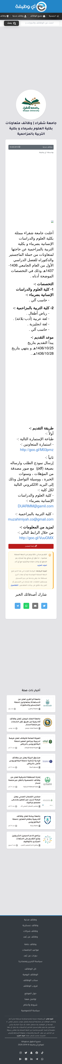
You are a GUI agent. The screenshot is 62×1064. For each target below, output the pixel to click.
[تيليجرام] (36, 1060)
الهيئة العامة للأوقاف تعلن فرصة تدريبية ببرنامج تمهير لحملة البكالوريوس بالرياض (24, 741)
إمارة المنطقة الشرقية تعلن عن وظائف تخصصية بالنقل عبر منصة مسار (24, 780)
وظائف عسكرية (30, 926)
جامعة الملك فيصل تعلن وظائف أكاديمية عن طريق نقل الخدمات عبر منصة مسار (25, 722)
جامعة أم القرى (33, 709)
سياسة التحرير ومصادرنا (30, 962)
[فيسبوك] (36, 1053)
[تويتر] (25, 1053)
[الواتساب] (41, 1060)
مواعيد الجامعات (30, 950)
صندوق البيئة (33, 767)
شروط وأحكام (30, 1005)
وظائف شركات (30, 931)
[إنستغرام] (20, 1053)
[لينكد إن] (31, 1060)
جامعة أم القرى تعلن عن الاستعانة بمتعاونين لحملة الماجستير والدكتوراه (27, 702)
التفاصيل (14, 585)
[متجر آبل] (25, 1060)
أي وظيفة (34, 1045)
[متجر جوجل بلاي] (20, 1060)
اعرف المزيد (42, 565)
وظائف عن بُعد (30, 937)
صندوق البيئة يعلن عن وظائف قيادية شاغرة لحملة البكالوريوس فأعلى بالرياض (24, 761)
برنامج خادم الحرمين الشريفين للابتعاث (29, 845)
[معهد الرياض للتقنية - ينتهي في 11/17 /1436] (31, 221)
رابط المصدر (30, 546)
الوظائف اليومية (30, 975)
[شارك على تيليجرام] (17, 606)
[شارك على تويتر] (44, 606)
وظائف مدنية (47, 147)
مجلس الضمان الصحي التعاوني (29, 806)
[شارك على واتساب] (26, 606)
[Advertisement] (31, 57)
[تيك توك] (41, 1053)
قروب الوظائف (30, 986)
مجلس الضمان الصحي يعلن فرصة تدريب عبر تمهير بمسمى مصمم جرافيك (25, 800)
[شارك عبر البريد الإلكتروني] (35, 606)
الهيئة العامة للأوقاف (31, 748)
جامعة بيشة (34, 826)
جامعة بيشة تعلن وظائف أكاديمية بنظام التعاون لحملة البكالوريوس (26, 819)
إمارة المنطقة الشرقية (30, 787)
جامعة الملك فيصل (31, 728)
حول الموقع (30, 994)
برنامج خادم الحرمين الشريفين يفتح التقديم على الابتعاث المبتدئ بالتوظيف (26, 839)
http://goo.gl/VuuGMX (36, 537)
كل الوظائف (30, 969)
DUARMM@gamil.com (36, 505)
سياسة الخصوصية (30, 1011)
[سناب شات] (31, 1053)
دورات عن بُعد (30, 956)
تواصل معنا (30, 999)
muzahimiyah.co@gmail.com (31, 519)
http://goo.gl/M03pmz (37, 449)
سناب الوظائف (30, 980)
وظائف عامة (30, 944)
